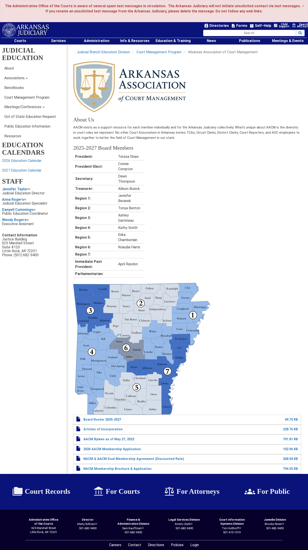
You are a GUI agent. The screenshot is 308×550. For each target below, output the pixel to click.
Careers (115, 545)
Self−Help (260, 25)
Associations (14, 78)
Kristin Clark (182, 524)
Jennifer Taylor (15, 189)
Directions (156, 545)
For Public (267, 491)
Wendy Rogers (14, 220)
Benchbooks (14, 88)
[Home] (25, 30)
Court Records (41, 491)
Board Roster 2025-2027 (102, 420)
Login (194, 545)
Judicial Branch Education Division (103, 52)
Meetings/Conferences (23, 107)
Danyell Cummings (17, 209)
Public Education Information (27, 126)
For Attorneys (191, 491)
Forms (239, 25)
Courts (20, 41)
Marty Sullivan (86, 524)
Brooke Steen (273, 524)
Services (58, 41)
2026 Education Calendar (21, 160)
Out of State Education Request (30, 116)
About (9, 68)
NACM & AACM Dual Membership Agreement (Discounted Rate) (133, 459)
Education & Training (173, 41)
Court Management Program (26, 97)
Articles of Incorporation (103, 429)
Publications (249, 41)
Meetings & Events (288, 41)
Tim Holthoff (230, 528)
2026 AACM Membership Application (112, 449)
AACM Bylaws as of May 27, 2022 (108, 439)
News (211, 41)
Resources (12, 136)
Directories (216, 25)
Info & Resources (134, 41)
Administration (96, 41)
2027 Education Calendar (21, 170)
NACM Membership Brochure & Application (117, 469)
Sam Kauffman (131, 528)
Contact (134, 545)
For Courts (116, 491)
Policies (177, 545)
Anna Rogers (13, 199)
